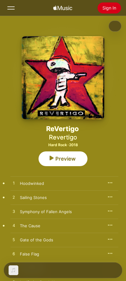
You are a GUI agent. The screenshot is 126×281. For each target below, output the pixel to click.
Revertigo (63, 137)
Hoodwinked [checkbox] (32, 183)
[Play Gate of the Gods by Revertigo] (14, 240)
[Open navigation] (11, 8)
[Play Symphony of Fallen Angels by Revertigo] (14, 211)
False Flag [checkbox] (29, 254)
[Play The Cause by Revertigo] (14, 225)
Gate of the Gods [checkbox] (36, 239)
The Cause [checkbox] (30, 225)
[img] (62, 8)
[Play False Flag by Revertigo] (14, 254)
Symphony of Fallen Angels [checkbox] (46, 211)
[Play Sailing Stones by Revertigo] (14, 197)
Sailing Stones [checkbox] (33, 197)
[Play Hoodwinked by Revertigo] (14, 183)
